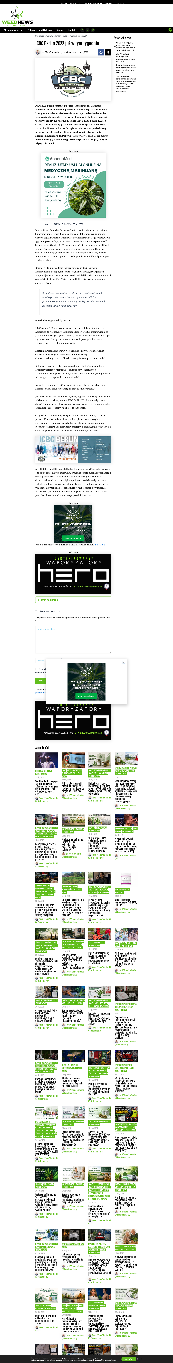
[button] (123, 662)
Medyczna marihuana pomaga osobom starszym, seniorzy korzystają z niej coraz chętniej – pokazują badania (126, 1263)
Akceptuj (128, 1359)
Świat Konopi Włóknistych (46, 942)
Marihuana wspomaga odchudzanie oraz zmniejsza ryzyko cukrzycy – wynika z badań (125, 1202)
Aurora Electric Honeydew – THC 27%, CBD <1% (126, 902)
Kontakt (72, 30)
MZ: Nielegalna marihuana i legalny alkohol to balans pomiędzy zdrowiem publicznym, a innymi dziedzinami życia (72, 1325)
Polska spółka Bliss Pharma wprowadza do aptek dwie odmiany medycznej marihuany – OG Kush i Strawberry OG (73, 1138)
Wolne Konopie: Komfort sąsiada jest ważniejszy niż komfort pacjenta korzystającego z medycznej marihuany (73, 961)
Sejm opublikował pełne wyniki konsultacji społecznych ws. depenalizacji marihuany (123, 1322)
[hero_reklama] (73, 573)
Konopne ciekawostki (123, 828)
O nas (120, 3)
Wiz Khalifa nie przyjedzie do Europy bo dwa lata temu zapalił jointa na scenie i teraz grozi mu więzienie (126, 1085)
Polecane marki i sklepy (98, 3)
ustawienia (110, 1360)
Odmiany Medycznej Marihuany (122, 891)
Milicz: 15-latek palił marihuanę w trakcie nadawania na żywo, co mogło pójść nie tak (125, 58)
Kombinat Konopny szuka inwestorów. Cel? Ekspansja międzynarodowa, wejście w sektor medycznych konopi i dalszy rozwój (46, 966)
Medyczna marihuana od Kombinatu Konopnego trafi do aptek (45, 1319)
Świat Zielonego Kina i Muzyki (124, 1066)
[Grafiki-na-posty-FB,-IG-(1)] (73, 184)
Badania (92, 828)
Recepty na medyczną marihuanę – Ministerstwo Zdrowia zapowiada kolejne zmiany (99, 1018)
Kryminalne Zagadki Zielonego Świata (70, 1066)
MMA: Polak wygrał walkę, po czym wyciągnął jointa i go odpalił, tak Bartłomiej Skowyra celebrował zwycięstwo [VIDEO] (126, 845)
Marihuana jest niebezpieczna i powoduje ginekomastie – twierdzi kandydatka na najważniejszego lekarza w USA (98, 1323)
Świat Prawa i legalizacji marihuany (45, 1126)
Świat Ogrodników (96, 1190)
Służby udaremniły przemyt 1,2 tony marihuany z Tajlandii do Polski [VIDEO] (72, 1082)
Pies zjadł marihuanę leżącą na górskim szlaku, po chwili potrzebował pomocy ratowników (98, 958)
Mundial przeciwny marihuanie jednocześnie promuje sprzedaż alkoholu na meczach (99, 1089)
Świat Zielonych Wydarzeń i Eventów (53, 36)
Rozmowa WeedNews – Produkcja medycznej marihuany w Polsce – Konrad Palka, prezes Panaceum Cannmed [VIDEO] (46, 1085)
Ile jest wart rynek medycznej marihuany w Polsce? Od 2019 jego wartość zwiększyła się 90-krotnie (126, 69)
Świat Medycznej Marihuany (99, 770)
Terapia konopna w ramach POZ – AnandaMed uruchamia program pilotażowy (73, 1198)
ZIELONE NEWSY (79, 36)
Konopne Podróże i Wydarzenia (42, 887)
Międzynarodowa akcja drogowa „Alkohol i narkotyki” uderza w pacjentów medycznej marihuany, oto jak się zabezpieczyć (126, 1144)
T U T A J (100, 544)
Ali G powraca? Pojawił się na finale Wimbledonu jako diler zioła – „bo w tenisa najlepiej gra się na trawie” (126, 960)
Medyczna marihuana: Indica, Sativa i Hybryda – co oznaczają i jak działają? (72, 844)
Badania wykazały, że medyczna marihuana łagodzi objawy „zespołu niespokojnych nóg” (72, 1015)
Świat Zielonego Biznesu (98, 773)
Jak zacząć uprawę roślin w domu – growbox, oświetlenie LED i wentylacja (72, 1258)
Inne (37, 771)
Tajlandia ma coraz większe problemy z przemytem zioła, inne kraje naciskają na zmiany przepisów (46, 910)
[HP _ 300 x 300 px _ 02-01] (73, 523)
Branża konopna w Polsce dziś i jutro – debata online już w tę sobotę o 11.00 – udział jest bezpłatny (46, 1149)
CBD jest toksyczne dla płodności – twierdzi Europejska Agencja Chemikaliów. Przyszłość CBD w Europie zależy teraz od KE (99, 1268)
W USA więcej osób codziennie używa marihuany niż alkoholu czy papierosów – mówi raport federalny (98, 844)
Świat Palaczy (46, 771)
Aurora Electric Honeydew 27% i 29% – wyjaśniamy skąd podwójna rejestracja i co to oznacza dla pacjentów (99, 1138)
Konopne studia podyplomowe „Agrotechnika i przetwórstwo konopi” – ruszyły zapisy (99, 1211)
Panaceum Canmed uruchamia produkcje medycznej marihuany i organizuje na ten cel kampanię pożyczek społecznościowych (46, 1264)
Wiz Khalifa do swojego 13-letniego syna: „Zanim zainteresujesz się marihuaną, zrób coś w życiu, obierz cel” (125, 46)
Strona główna (69, 3)
